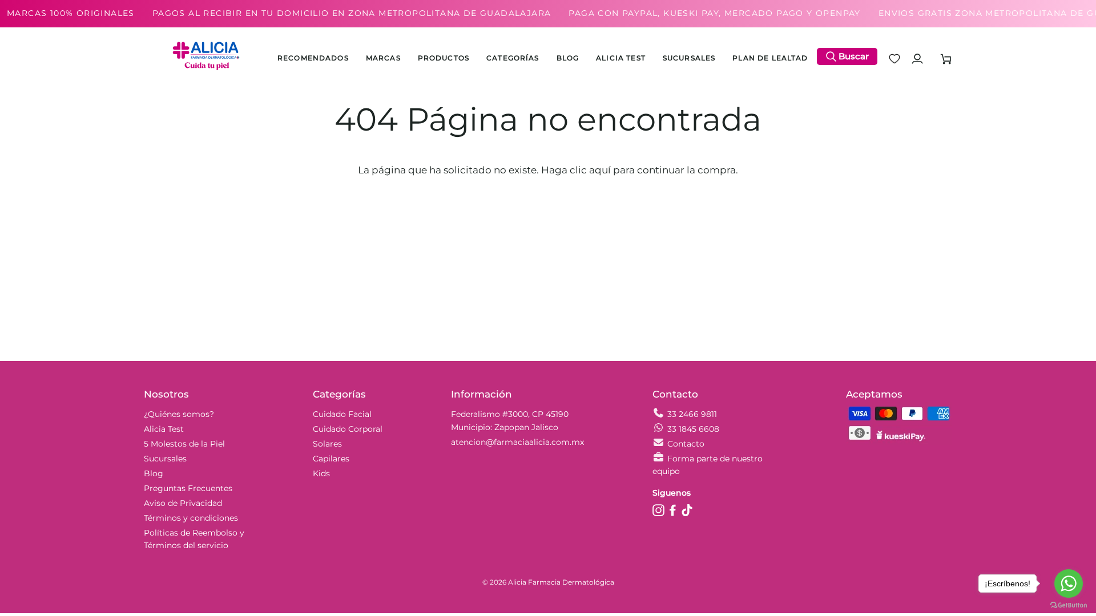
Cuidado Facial (342, 414)
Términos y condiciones (191, 518)
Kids (321, 473)
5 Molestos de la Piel (184, 444)
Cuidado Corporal (347, 429)
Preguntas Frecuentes (188, 488)
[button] (443, 58)
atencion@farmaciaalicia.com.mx (517, 442)
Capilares (331, 458)
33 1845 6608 (693, 429)
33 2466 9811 (692, 414)
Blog (153, 473)
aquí (600, 170)
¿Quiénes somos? (179, 414)
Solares (327, 444)
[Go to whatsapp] (1068, 583)
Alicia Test (164, 429)
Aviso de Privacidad (183, 503)
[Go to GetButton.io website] (1068, 605)
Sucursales (165, 458)
